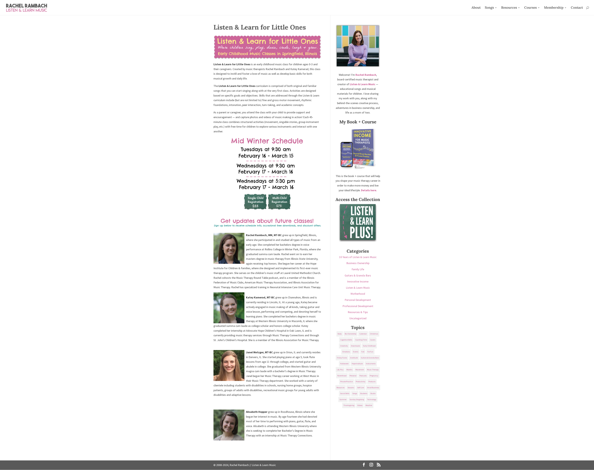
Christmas (374, 334)
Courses (530, 8)
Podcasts (363, 375)
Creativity (344, 346)
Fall (362, 351)
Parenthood (341, 375)
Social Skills (344, 393)
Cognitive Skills (346, 340)
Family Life (358, 269)
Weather (369, 405)
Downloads (355, 346)
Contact (577, 8)
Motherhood (358, 293)
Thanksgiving (348, 405)
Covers (372, 340)
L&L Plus (340, 369)
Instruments (371, 363)
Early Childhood (369, 346)
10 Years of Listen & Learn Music (358, 257)
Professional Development (357, 306)
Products (371, 381)
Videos (359, 405)
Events (355, 351)
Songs (489, 8)
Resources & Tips (358, 312)
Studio (372, 393)
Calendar (363, 334)
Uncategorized (357, 318)
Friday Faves (342, 358)
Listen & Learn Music (358, 287)
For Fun (370, 351)
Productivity (360, 381)
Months (349, 369)
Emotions (346, 351)
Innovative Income (357, 281)
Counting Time (361, 340)
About (476, 8)
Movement (359, 369)
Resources (509, 8)
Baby (340, 334)
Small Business (373, 387)
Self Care (360, 387)
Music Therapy (373, 369)
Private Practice (346, 381)
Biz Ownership (350, 334)
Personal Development (358, 300)
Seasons (351, 387)
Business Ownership (357, 263)
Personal (353, 375)
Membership (554, 8)
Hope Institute (357, 363)
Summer (343, 399)
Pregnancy (374, 375)
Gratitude (354, 358)
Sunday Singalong (357, 399)
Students (363, 393)
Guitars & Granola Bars (358, 275)
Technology (371, 399)
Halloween (344, 363)
